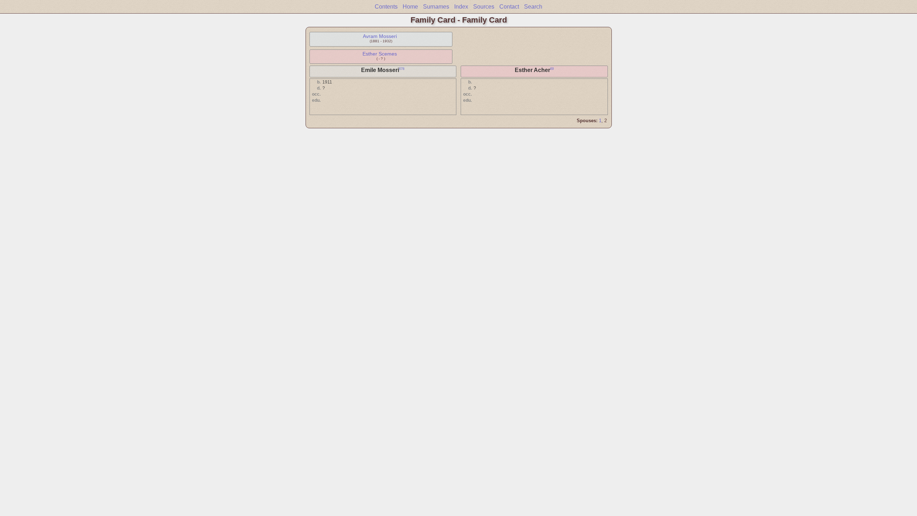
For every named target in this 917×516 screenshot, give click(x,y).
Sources (483, 7)
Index (461, 7)
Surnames (436, 7)
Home (410, 7)
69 (552, 69)
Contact (509, 7)
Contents (386, 7)
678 (401, 69)
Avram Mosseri (380, 36)
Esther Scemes (380, 54)
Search (533, 7)
